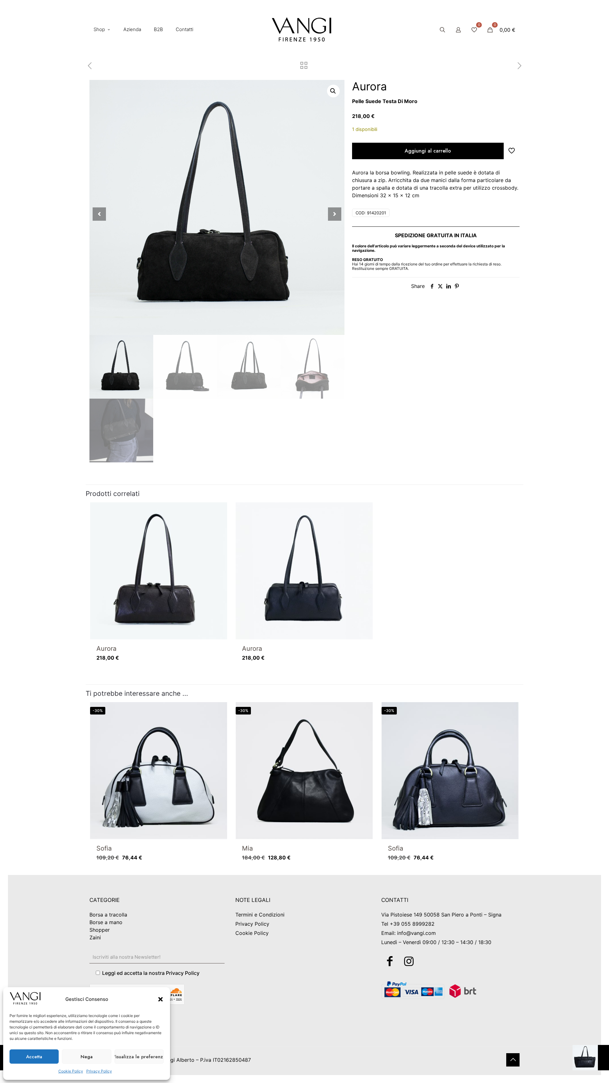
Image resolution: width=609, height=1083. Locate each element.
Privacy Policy (99, 1071)
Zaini (95, 937)
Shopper (99, 930)
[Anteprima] (218, 552)
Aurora (106, 648)
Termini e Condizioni (260, 914)
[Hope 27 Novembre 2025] (591, 1057)
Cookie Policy (70, 1071)
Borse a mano (105, 922)
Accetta (34, 1056)
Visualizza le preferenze (139, 1056)
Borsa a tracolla (108, 914)
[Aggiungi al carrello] (218, 511)
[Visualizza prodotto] (218, 525)
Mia (247, 848)
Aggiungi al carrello (428, 150)
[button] (160, 999)
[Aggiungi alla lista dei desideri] (218, 538)
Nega (87, 1056)
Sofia (104, 848)
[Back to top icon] (513, 1060)
